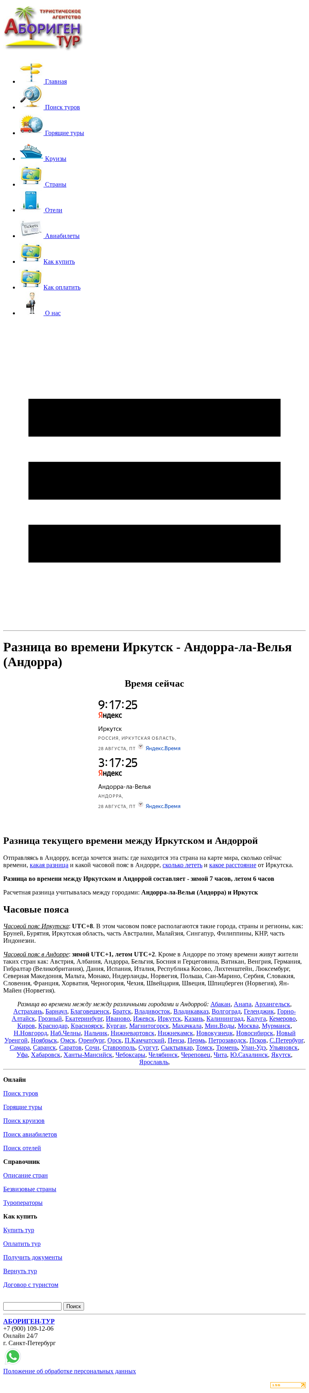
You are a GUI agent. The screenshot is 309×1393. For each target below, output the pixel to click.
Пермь (196, 1040)
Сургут (148, 1047)
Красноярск (87, 1025)
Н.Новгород (30, 1033)
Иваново (118, 1018)
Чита (220, 1054)
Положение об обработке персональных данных (69, 1371)
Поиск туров (20, 1093)
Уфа (22, 1054)
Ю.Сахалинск (249, 1054)
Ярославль (153, 1062)
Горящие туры (22, 1107)
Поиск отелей (22, 1148)
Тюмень (227, 1047)
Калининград (224, 1018)
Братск (122, 1011)
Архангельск (272, 1004)
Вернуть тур (20, 1271)
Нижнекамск (175, 1033)
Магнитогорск (149, 1025)
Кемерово (282, 1018)
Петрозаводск (227, 1040)
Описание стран (25, 1175)
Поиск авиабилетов (30, 1134)
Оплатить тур (22, 1243)
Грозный (50, 1018)
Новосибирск (254, 1033)
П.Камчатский (145, 1040)
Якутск (281, 1054)
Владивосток (152, 1011)
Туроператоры (23, 1202)
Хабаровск (45, 1054)
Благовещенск (89, 1011)
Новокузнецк (214, 1033)
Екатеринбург (84, 1018)
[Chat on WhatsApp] (13, 1363)
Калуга (256, 1018)
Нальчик (95, 1033)
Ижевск (143, 1018)
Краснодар (53, 1025)
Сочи (92, 1047)
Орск (114, 1040)
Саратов (70, 1047)
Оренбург (91, 1040)
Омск (67, 1040)
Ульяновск (283, 1047)
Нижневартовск (132, 1033)
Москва (248, 1025)
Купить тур (18, 1230)
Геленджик (259, 1011)
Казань (193, 1018)
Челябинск (163, 1054)
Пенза (176, 1040)
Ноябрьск (44, 1040)
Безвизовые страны (29, 1189)
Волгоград (226, 1011)
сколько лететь (182, 865)
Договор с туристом (30, 1284)
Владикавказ (190, 1011)
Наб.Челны (65, 1033)
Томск (204, 1047)
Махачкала (187, 1025)
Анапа (242, 1004)
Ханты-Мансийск (88, 1054)
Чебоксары (130, 1054)
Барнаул (56, 1011)
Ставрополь (119, 1047)
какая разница (49, 865)
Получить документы (32, 1257)
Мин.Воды (220, 1025)
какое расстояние (232, 865)
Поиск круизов (24, 1120)
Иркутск (169, 1018)
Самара (20, 1047)
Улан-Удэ (253, 1047)
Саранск (44, 1047)
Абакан (220, 1004)
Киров (26, 1025)
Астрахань (27, 1011)
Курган (116, 1025)
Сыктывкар (177, 1047)
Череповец (195, 1054)
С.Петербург (286, 1040)
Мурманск (276, 1025)
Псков (257, 1040)
